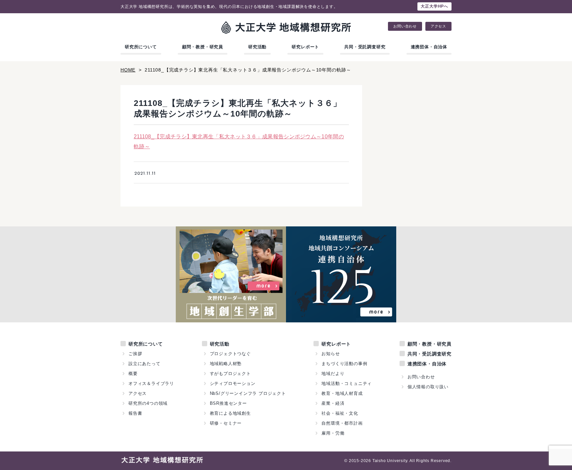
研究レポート (305, 46)
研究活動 (257, 46)
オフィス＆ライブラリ (151, 383)
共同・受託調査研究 (364, 46)
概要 (133, 373)
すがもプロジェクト (230, 373)
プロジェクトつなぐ (230, 353)
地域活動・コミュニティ (346, 383)
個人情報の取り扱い (428, 386)
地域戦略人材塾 (226, 363)
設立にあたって (144, 363)
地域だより (332, 373)
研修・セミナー (226, 423)
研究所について (141, 46)
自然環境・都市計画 (341, 423)
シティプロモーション (233, 383)
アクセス (438, 26)
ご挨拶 (135, 353)
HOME (127, 69)
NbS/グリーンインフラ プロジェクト (248, 393)
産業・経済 (332, 403)
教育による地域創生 (230, 413)
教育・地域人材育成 (341, 393)
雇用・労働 (332, 433)
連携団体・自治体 (429, 46)
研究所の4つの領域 (147, 403)
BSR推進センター (228, 403)
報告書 (135, 413)
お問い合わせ (405, 26)
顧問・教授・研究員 (202, 46)
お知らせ (330, 353)
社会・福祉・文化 (339, 413)
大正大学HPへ (434, 6)
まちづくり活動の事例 (344, 363)
